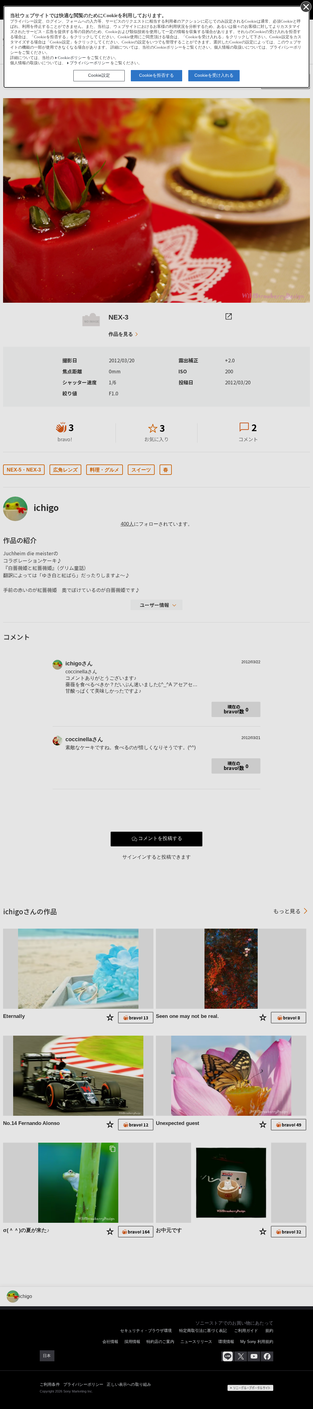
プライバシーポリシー (89, 63)
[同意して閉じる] (305, 6)
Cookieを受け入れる (214, 75)
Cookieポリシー (72, 58)
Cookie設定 (99, 75)
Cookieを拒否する (156, 75)
